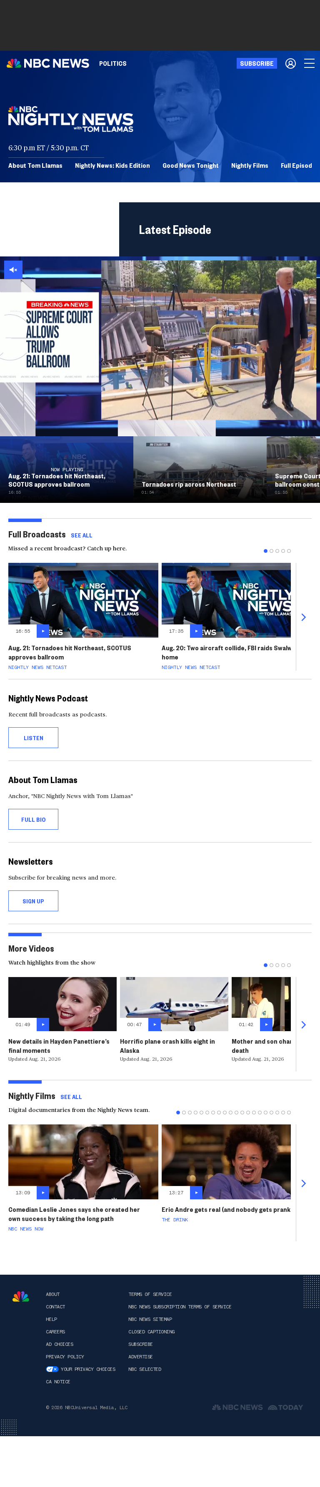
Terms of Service (150, 1294)
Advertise (140, 1357)
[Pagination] (266, 551)
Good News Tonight (190, 165)
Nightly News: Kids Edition (112, 165)
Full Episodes (300, 165)
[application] (160, 346)
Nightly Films (249, 165)
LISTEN (33, 737)
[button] (13, 270)
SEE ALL (81, 535)
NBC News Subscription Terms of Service (179, 1307)
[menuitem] (113, 63)
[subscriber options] (290, 63)
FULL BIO (33, 819)
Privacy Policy (65, 1357)
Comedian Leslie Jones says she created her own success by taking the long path (74, 1214)
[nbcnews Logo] (20, 1296)
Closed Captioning (151, 1332)
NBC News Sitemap (150, 1319)
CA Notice (58, 1382)
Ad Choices (59, 1344)
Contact (55, 1307)
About (53, 1294)
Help (51, 1319)
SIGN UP (33, 901)
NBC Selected (144, 1369)
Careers (55, 1332)
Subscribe (140, 1344)
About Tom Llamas (35, 165)
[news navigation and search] (310, 63)
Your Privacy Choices (88, 1369)
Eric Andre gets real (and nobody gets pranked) (231, 1209)
